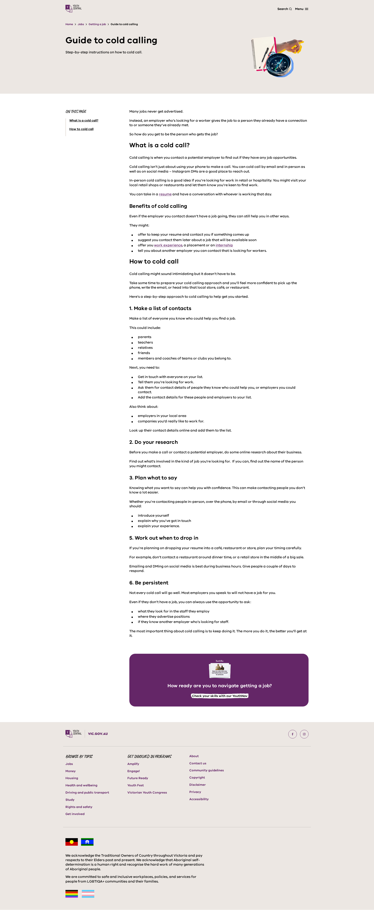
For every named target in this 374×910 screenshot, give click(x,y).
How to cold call (81, 129)
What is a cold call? (83, 121)
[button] (292, 734)
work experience (168, 245)
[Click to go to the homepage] (73, 8)
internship (224, 245)
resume (165, 194)
